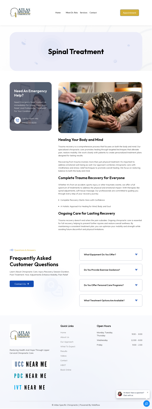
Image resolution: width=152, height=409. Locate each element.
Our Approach (66, 342)
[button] (59, 12)
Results (63, 351)
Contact (93, 12)
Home (58, 12)
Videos (63, 356)
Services (83, 12)
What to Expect (67, 346)
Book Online (65, 369)
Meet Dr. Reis (72, 12)
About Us (64, 337)
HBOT (63, 365)
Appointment (129, 12)
